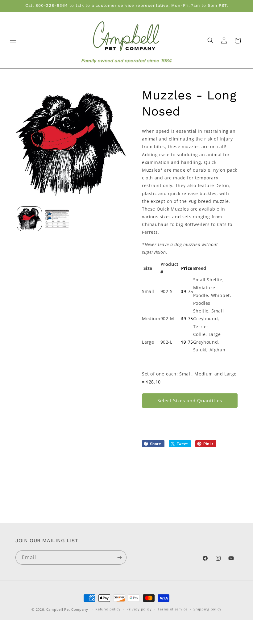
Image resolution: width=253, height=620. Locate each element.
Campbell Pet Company (67, 609)
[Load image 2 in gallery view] (57, 219)
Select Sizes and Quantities (189, 400)
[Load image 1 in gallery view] (29, 219)
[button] (13, 40)
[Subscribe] (119, 557)
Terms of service (172, 609)
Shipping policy (207, 609)
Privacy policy (139, 609)
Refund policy (107, 609)
